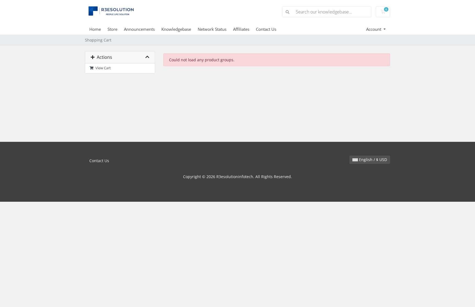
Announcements (139, 29)
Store (112, 29)
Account (374, 29)
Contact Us (266, 29)
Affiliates (241, 29)
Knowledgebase (176, 29)
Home (95, 29)
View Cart (102, 68)
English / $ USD (372, 159)
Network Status (212, 29)
